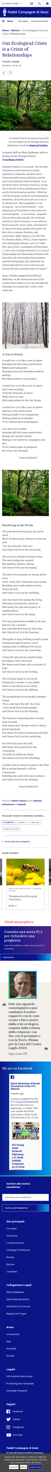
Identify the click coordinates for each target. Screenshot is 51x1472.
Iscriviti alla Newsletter (16, 1208)
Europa (10, 1355)
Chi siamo (23, 21)
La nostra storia (39, 21)
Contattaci (8, 957)
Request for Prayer (16, 1313)
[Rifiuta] (47, 1462)
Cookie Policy (35, 1467)
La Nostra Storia (15, 1242)
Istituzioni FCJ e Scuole (18, 1306)
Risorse (10, 1264)
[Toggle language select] (47, 3)
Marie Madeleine (15, 1292)
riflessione (35, 822)
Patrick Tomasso (19, 801)
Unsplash (21, 804)
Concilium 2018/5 (13, 159)
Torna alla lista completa (17, 842)
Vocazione (11, 1235)
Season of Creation (38, 145)
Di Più (11, 906)
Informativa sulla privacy (19, 1376)
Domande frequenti (16, 1390)
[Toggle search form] (39, 3)
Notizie (10, 1257)
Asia (8, 1341)
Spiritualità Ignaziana (17, 1299)
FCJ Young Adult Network (24, 1101)
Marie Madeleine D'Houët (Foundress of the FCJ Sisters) (25, 1086)
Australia (11, 1348)
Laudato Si (22, 822)
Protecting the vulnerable (20, 1383)
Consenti (14, 1467)
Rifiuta (23, 1467)
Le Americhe (9, 822)
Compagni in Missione (18, 1249)
